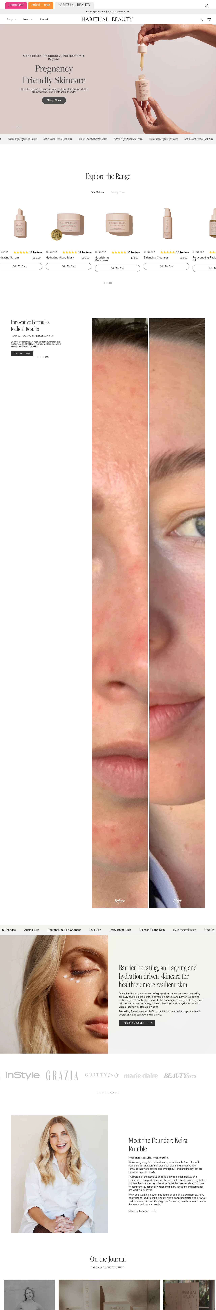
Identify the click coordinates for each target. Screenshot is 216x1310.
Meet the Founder (138, 1211)
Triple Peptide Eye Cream (23, 259)
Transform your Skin (133, 1022)
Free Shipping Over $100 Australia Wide (106, 11)
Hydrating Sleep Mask (124, 257)
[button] (11, 19)
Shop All (18, 353)
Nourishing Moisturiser (166, 259)
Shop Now (54, 100)
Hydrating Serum (72, 257)
